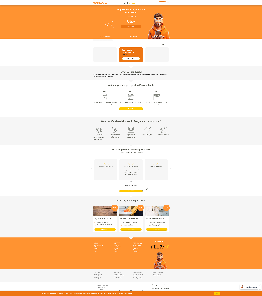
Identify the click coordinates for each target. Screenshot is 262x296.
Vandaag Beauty (97, 277)
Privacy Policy (102, 287)
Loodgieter (116, 248)
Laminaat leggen (117, 246)
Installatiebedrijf (117, 242)
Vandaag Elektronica (137, 277)
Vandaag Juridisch (118, 278)
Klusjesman (116, 245)
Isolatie (95, 251)
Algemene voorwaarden (102, 285)
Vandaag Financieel (137, 278)
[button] (91, 168)
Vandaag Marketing (156, 274)
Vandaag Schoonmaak (138, 274)
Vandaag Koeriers (98, 275)
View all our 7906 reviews (131, 185)
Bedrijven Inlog (102, 291)
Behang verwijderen (98, 246)
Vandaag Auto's (97, 272)
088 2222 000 (161, 2)
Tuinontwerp (135, 251)
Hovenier (96, 249)
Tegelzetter (135, 248)
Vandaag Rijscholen (118, 274)
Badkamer (135, 242)
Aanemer (96, 242)
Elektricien (96, 248)
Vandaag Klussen (98, 274)
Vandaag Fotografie (156, 275)
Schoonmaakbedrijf (137, 243)
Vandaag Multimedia (137, 272)
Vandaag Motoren (117, 272)
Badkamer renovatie (98, 245)
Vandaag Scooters (137, 275)
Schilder (115, 249)
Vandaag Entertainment (119, 275)
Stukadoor (135, 246)
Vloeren (115, 252)
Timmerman (135, 249)
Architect (96, 243)
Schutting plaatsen (137, 245)
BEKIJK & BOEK (131, 58)
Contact (102, 289)
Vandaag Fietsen (117, 277)
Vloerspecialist (136, 252)
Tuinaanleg (116, 251)
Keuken (115, 243)
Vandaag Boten (97, 278)
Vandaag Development (157, 272)
